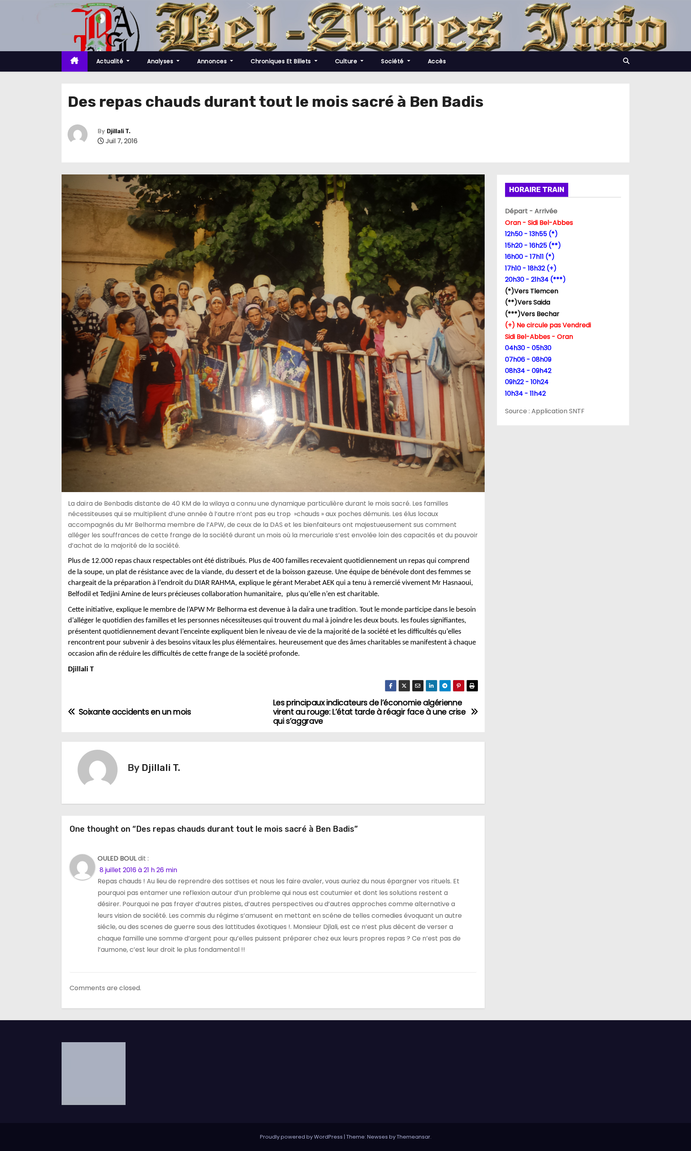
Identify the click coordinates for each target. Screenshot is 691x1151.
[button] (626, 61)
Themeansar (413, 1137)
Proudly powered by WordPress (302, 1137)
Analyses (161, 61)
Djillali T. (118, 131)
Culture (347, 61)
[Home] (75, 61)
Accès (437, 61)
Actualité (110, 61)
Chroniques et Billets (282, 61)
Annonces (213, 61)
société (393, 61)
